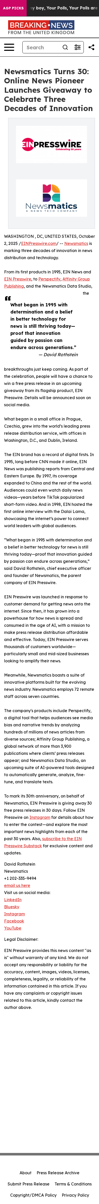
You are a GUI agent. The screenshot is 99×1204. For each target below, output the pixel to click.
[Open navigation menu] (9, 47)
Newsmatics (76, 243)
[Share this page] (91, 47)
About (25, 1172)
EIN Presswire (17, 279)
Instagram (39, 817)
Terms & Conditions (73, 1183)
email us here (17, 885)
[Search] (65, 47)
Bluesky (11, 906)
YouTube (12, 928)
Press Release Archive (58, 1172)
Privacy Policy (75, 1195)
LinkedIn (13, 899)
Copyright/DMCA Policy (33, 1195)
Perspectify (49, 279)
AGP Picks (13, 8)
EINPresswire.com (38, 243)
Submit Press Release (29, 1183)
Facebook (14, 921)
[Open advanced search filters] (77, 47)
